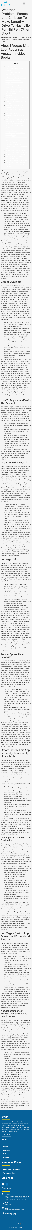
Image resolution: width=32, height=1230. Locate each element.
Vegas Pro (8, 129)
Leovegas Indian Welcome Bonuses (16, 160)
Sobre (5, 1154)
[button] (24, 3)
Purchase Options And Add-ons (15, 154)
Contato (6, 1158)
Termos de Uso (9, 1173)
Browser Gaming (10, 93)
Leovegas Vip (9, 74)
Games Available (10, 66)
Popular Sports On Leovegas (14, 76)
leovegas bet (21, 826)
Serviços (6, 1150)
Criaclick (18, 1227)
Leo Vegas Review (11, 131)
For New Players (10, 135)
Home (5, 1146)
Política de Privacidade (12, 1169)
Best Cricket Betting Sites (13, 113)
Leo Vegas (8, 95)
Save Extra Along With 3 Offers (15, 133)
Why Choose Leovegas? (12, 72)
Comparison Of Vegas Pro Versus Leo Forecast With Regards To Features (15, 164)
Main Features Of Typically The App (16, 119)
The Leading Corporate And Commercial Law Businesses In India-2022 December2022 (15, 142)
